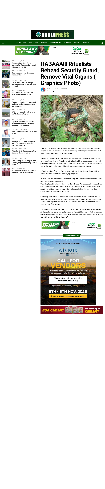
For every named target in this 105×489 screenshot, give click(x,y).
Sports (76, 43)
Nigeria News (21, 43)
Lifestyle (85, 43)
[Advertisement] (52, 14)
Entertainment (55, 43)
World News (33, 43)
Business (67, 43)
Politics (44, 43)
